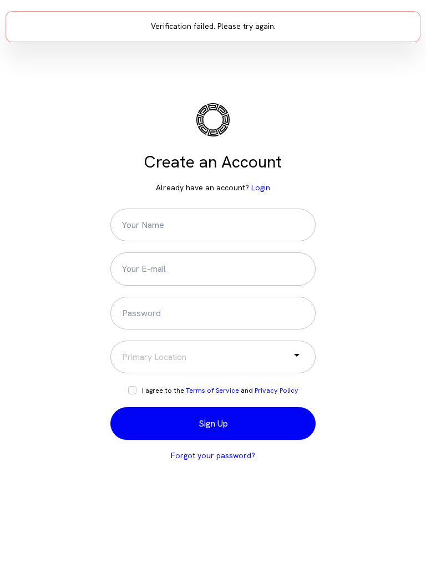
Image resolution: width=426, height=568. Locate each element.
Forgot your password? (213, 455)
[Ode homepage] (213, 125)
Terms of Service (212, 390)
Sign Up (213, 423)
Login (260, 187)
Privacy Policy (276, 390)
